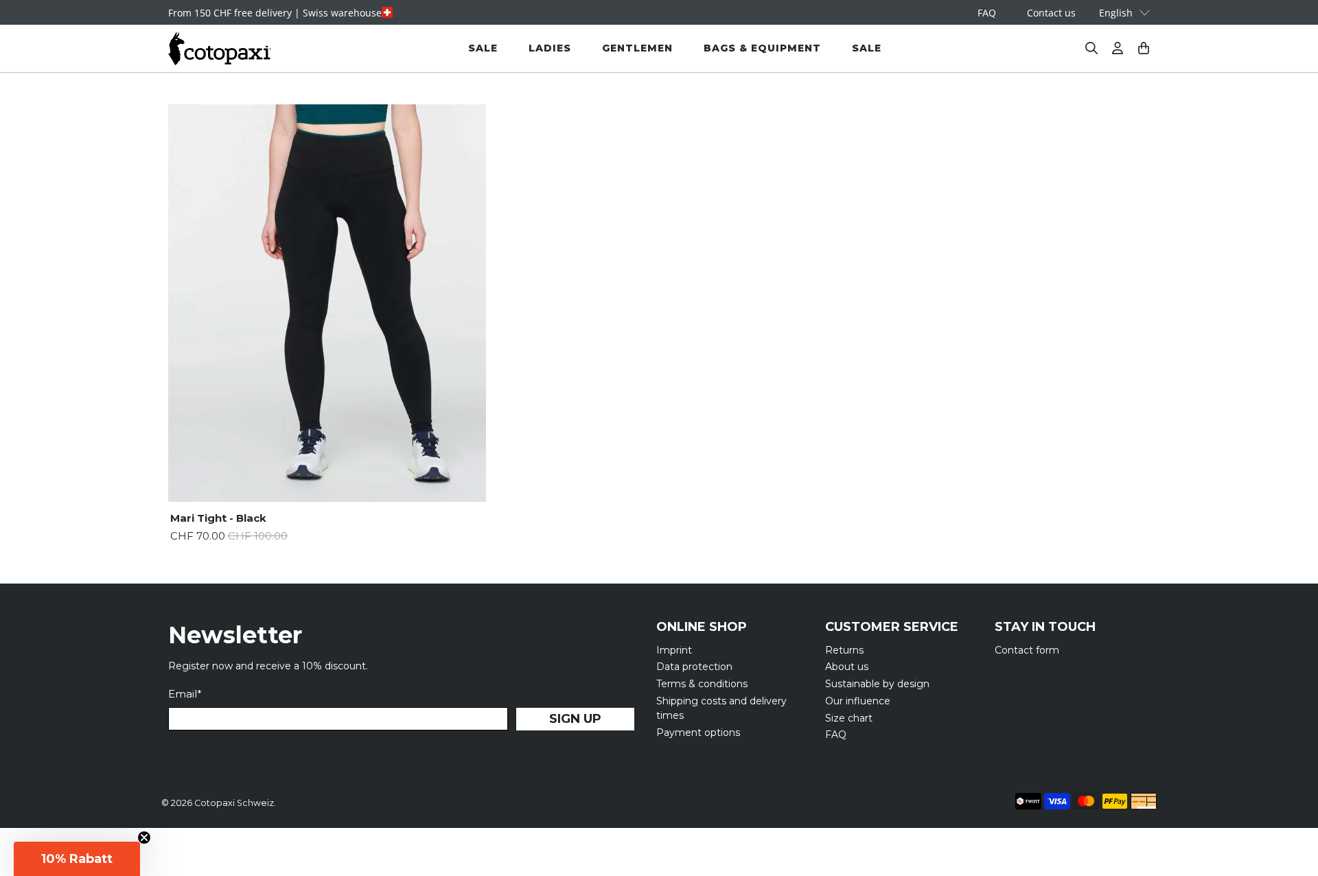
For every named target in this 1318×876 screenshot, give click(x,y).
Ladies (550, 48)
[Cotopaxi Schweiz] (219, 48)
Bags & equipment (762, 48)
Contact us (1051, 12)
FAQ (987, 12)
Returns (844, 650)
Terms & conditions (702, 684)
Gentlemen (637, 48)
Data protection (694, 666)
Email (185, 693)
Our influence (857, 701)
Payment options (698, 732)
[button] (77, 859)
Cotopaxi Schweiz (234, 803)
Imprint (674, 650)
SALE (483, 48)
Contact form (1027, 650)
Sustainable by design (877, 684)
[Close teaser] (144, 837)
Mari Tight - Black (218, 518)
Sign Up (575, 718)
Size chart (848, 718)
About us (846, 666)
